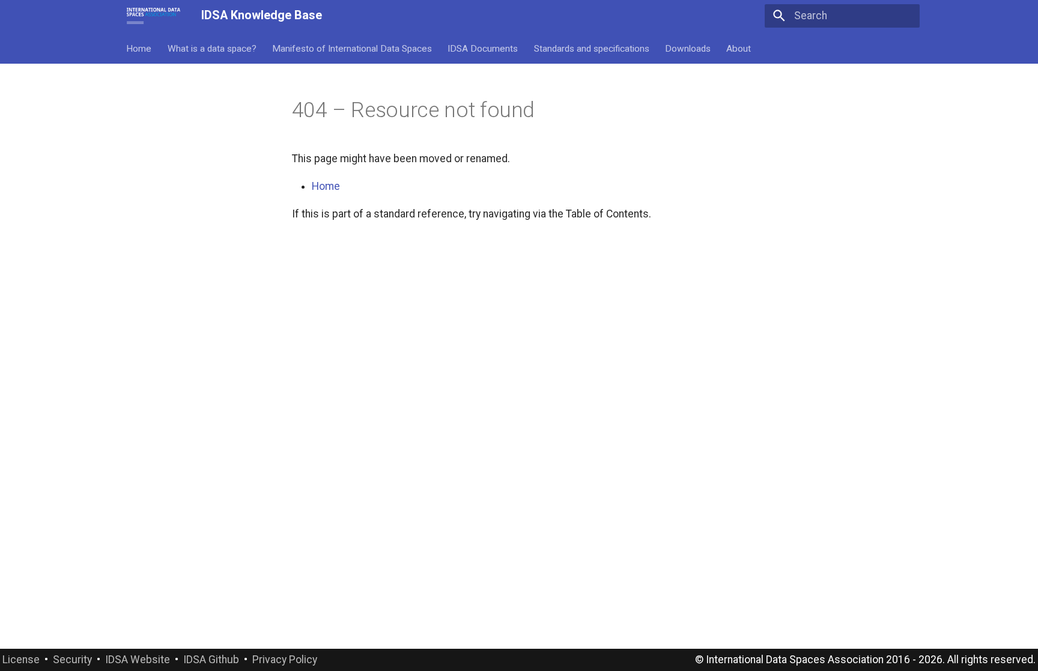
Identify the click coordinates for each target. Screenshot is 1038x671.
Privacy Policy (284, 660)
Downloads (688, 48)
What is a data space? (212, 48)
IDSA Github (211, 660)
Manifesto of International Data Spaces (352, 48)
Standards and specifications (591, 48)
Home (139, 48)
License (21, 660)
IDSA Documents (483, 48)
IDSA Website (137, 660)
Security (72, 660)
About (739, 48)
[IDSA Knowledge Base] (153, 15)
